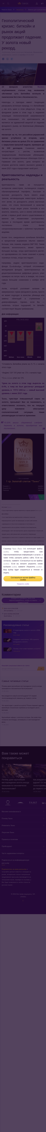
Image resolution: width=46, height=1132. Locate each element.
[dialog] (23, 566)
